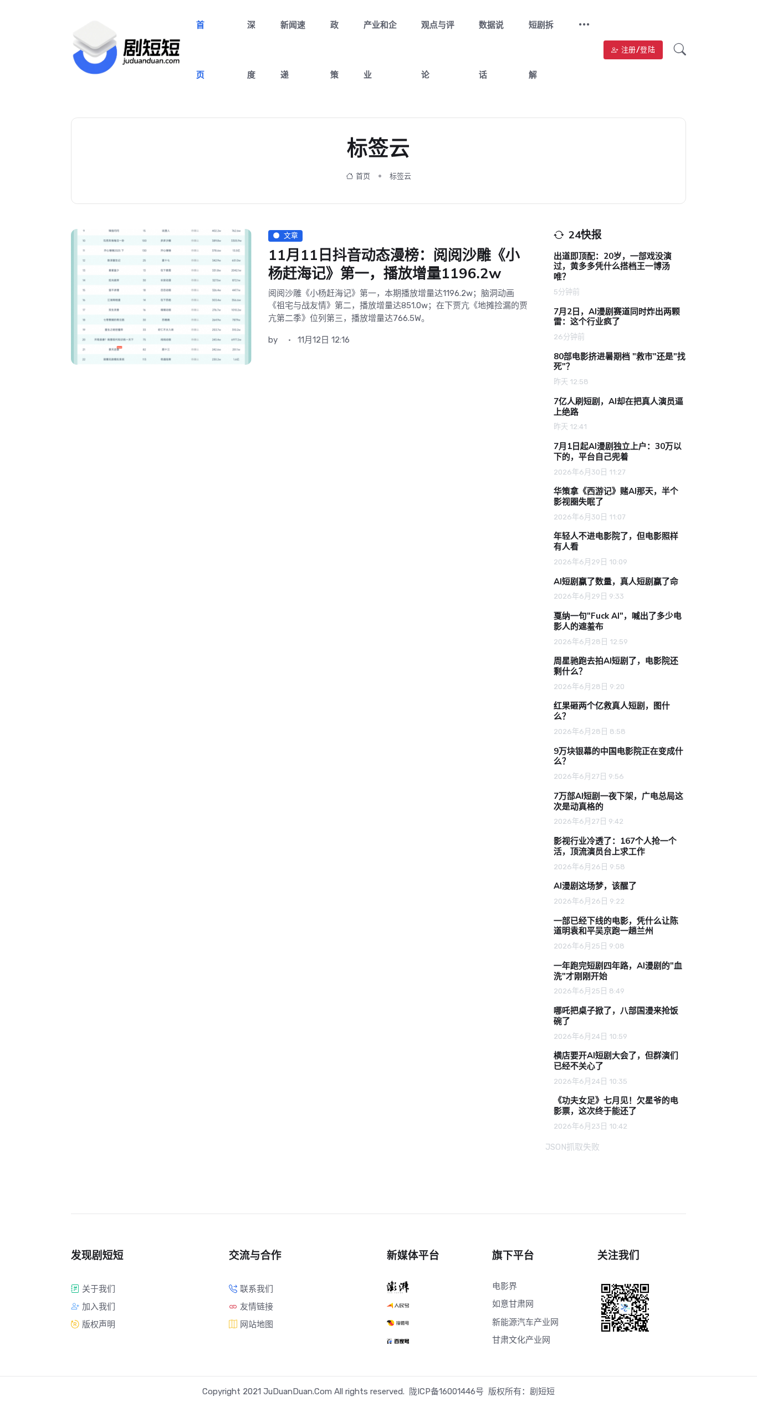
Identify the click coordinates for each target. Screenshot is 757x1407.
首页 (200, 50)
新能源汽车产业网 (525, 1322)
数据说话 (491, 50)
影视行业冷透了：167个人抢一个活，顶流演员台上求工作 (615, 846)
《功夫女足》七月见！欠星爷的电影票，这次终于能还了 (616, 1106)
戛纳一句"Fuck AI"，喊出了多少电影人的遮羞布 (618, 621)
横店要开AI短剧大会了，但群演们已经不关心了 (616, 1061)
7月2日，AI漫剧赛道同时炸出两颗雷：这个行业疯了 (617, 317)
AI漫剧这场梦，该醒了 (595, 885)
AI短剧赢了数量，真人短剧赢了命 (616, 581)
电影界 (504, 1286)
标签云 (400, 176)
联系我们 (256, 1289)
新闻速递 (292, 50)
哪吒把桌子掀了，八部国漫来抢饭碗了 (616, 1016)
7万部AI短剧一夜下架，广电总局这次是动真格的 (618, 801)
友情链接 (256, 1307)
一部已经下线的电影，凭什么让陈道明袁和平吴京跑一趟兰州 (616, 926)
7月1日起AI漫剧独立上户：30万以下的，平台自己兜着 (618, 451)
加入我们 (98, 1307)
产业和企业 (380, 50)
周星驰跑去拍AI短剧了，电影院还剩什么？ (616, 666)
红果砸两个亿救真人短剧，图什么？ (612, 711)
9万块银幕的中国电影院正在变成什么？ (618, 756)
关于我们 (98, 1289)
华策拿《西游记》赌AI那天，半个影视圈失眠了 (616, 496)
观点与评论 (437, 50)
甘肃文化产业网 (521, 1340)
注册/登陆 (638, 49)
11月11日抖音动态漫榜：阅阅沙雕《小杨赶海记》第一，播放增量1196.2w (394, 264)
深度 (251, 50)
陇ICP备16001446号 (446, 1391)
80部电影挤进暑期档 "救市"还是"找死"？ (620, 362)
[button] (579, 25)
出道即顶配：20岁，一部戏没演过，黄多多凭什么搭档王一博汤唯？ (613, 267)
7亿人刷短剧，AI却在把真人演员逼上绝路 (618, 406)
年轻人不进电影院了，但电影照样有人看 (616, 541)
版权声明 (98, 1324)
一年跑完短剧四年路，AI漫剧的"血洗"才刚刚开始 (618, 971)
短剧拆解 (541, 50)
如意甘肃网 (513, 1304)
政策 (334, 50)
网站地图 (256, 1324)
